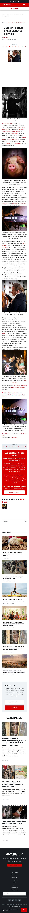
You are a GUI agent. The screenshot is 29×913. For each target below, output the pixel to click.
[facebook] (9, 900)
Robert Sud (9, 143)
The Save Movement (20, 22)
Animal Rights (5, 14)
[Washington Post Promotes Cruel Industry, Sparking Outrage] (14, 805)
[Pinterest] (22, 46)
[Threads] (19, 46)
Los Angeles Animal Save (20, 385)
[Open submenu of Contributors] (25, 885)
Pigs (15, 22)
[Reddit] (12, 46)
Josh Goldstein (6, 433)
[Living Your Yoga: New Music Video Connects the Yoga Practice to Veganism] (14, 584)
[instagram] (15, 1)
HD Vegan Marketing (15, 906)
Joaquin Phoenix (15, 131)
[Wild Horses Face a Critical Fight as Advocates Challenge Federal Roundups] (14, 655)
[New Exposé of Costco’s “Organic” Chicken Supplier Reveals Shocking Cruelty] (14, 537)
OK (24, 910)
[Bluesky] (9, 46)
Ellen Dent (5, 37)
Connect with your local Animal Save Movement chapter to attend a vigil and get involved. (13, 394)
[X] (6, 46)
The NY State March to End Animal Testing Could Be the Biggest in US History (12, 784)
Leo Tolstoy (5, 247)
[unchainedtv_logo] (14, 853)
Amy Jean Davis (13, 139)
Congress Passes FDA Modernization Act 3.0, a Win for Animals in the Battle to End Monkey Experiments (14, 648)
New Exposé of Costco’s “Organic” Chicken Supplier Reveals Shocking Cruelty (12, 554)
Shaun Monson (5, 203)
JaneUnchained (6, 123)
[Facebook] (3, 46)
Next (25, 521)
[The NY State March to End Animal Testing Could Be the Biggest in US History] (14, 766)
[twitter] (13, 1)
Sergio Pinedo (18, 143)
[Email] (25, 46)
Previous (5, 521)
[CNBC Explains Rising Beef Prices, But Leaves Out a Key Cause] (14, 561)
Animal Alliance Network (17, 387)
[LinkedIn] (16, 46)
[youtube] (18, 1)
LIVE (11, 123)
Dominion (23, 203)
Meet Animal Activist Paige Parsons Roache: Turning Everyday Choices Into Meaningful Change (13, 624)
